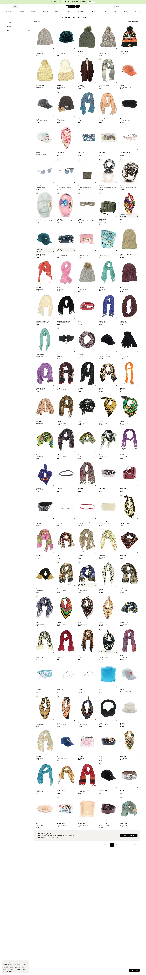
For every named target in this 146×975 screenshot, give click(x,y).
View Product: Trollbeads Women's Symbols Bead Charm (129, 174)
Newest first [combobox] (135, 21)
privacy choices (21, 969)
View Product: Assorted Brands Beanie (45, 73)
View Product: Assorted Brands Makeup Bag (108, 510)
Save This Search (129, 835)
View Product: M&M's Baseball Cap (129, 677)
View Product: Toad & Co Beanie (66, 107)
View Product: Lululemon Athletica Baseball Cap (45, 242)
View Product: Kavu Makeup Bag (108, 208)
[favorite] (53, 48)
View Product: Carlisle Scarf (45, 443)
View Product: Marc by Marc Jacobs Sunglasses (129, 141)
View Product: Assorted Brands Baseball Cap (108, 343)
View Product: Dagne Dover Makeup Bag (129, 107)
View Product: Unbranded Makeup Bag (108, 141)
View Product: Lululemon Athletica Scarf (45, 376)
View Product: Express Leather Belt (129, 778)
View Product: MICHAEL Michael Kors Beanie (129, 242)
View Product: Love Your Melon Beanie (129, 276)
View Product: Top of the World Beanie (129, 40)
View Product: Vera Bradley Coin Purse (87, 141)
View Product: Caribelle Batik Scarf (129, 376)
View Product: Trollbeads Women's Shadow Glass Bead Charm (45, 208)
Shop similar (123, 216)
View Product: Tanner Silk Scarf (66, 376)
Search (117, 6)
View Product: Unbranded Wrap (87, 73)
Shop (9, 6)
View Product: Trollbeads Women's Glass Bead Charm (66, 208)
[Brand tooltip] (10, 26)
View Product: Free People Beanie (66, 73)
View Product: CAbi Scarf (129, 644)
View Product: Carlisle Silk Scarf (108, 376)
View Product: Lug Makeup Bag (66, 242)
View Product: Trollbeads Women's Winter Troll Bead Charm (108, 174)
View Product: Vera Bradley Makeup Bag (108, 242)
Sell (15, 6)
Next (135, 844)
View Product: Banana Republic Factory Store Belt (87, 510)
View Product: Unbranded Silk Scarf (66, 443)
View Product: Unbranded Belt (66, 476)
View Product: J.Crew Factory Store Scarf (108, 73)
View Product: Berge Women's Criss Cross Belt (87, 208)
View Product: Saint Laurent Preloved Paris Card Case (87, 174)
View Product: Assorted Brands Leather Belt (108, 812)
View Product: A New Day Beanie (66, 40)
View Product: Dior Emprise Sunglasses (66, 174)
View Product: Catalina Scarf (45, 778)
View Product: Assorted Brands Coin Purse (66, 812)
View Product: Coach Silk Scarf (129, 208)
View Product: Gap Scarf (66, 644)
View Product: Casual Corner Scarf (129, 812)
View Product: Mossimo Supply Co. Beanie (108, 40)
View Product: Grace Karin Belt (66, 343)
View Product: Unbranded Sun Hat (45, 812)
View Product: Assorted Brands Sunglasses (45, 174)
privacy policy (8, 971)
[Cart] (139, 11)
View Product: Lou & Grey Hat (129, 711)
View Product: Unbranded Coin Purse (87, 745)
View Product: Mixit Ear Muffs (108, 711)
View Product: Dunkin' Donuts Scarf (66, 141)
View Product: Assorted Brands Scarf (45, 343)
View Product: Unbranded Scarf (87, 107)
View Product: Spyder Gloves (129, 343)
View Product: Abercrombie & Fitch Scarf (87, 778)
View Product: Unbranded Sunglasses (87, 677)
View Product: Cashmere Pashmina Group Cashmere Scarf (45, 309)
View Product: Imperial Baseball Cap (45, 141)
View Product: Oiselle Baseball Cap (129, 73)
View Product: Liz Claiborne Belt (108, 745)
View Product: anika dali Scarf (108, 276)
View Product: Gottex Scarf (87, 410)
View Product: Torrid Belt (87, 309)
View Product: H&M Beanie (45, 40)
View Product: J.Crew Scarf (66, 276)
